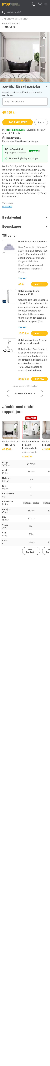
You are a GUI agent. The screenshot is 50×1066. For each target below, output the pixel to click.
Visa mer (22, 278)
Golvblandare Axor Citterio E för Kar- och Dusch (32, 342)
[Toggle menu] (46, 4)
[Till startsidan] (11, 4)
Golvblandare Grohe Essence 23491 (28, 293)
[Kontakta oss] (33, 4)
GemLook (7, 206)
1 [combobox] (40, 122)
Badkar (8, 19)
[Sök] (3, 12)
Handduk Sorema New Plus (32, 241)
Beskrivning (11, 217)
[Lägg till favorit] (44, 38)
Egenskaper (11, 226)
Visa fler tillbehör (23, 393)
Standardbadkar (20, 19)
